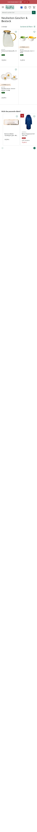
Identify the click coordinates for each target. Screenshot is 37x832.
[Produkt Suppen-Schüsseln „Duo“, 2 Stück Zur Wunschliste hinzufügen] (34, 32)
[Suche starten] (34, 12)
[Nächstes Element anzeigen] (34, 148)
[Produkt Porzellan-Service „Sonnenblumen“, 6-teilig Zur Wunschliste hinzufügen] (16, 70)
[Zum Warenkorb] (34, 7)
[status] (16, 12)
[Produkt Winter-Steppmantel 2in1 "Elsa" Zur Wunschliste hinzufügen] (34, 116)
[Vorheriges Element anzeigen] (2, 148)
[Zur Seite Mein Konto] (25, 7)
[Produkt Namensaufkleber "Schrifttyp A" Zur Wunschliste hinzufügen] (17, 116)
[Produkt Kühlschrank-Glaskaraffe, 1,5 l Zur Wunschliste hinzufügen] (16, 32)
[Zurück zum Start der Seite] (35, 819)
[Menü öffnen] (2, 7)
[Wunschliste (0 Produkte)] (29, 7)
